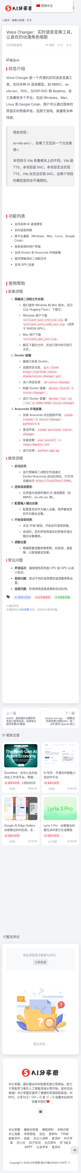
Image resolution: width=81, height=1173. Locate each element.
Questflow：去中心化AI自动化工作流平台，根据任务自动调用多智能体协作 (20, 777)
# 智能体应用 (28, 782)
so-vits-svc (21, 143)
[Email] (40, 1111)
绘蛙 (27, 1138)
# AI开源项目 (43, 597)
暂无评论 (13, 936)
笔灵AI (56, 1147)
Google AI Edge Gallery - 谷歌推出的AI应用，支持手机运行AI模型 (20, 829)
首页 (7, 20)
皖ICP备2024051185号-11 (55, 1162)
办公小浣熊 (40, 1138)
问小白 (21, 1142)
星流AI (56, 1138)
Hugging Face (38, 309)
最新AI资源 (18, 20)
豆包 (42, 1134)
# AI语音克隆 (62, 597)
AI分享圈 (14, 1129)
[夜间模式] (75, 1150)
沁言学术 (42, 1147)
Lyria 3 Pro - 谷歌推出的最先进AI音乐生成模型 (59, 827)
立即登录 (40, 962)
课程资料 (48, 1129)
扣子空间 (35, 1142)
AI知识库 (63, 1129)
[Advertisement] (40, 655)
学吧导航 (30, 1134)
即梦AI (53, 1134)
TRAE (65, 1134)
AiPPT (29, 1147)
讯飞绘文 (65, 1142)
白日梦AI (50, 1142)
